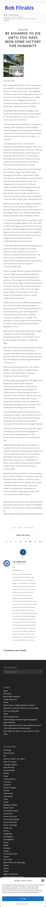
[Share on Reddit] (35, 541)
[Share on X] (11, 541)
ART (5, 756)
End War (6, 790)
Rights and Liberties (10, 874)
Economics (7, 782)
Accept (23, 899)
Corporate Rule (9, 770)
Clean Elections (8, 767)
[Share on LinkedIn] (20, 541)
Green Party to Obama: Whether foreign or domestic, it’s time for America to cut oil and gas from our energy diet (21, 708)
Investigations (8, 839)
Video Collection (9, 722)
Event (5, 799)
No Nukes (7, 848)
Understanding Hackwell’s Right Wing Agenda (20, 719)
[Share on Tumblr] (25, 541)
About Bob (7, 694)
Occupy (6, 851)
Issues (5, 842)
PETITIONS (7, 859)
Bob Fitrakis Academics (11, 696)
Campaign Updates (10, 764)
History (6, 831)
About (5, 691)
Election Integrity (9, 787)
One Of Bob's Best (10, 854)
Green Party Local (10, 816)
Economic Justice (9, 779)
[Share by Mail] (40, 541)
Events (6, 702)
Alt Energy (7, 750)
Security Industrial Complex (13, 877)
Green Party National (11, 819)
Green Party (8, 813)
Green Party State (10, 822)
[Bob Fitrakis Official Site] (19, 7)
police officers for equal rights (14, 862)
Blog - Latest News (11, 15)
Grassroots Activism (10, 811)
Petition (6, 857)
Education (23, 30)
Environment (8, 796)
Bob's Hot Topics (9, 762)
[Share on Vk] (30, 541)
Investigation (8, 836)
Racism (6, 871)
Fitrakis (30, 527)
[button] (43, 880)
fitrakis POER (8, 808)
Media (5, 845)
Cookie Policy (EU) (10, 699)
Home (5, 714)
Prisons (6, 868)
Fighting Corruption (10, 805)
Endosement (8, 793)
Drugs (5, 776)
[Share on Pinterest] (15, 541)
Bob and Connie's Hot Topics (14, 759)
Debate (6, 773)
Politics (6, 865)
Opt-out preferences (22, 904)
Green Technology (10, 825)
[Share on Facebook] (6, 541)
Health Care (7, 828)
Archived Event (8, 753)
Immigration (7, 834)
